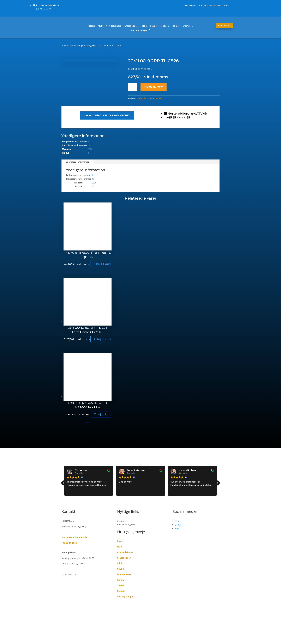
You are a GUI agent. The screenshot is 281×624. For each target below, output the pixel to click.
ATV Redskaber (113, 26)
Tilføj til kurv (153, 87)
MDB (100, 26)
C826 (90, 149)
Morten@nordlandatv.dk (74, 537)
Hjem (64, 45)
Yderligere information (78, 161)
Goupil (153, 26)
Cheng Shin (90, 45)
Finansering (190, 6)
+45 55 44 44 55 (69, 542)
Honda (163, 26)
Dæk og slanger (139, 30)
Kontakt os (224, 25)
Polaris (91, 26)
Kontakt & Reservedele (210, 6)
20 (89, 145)
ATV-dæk (157, 98)
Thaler (176, 26)
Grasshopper (130, 26)
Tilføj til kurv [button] (102, 264)
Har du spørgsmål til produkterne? (107, 115)
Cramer (186, 26)
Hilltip (144, 26)
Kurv (226, 6)
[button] (217, 483)
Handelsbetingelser (126, 524)
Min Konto (122, 521)
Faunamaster (124, 574)
